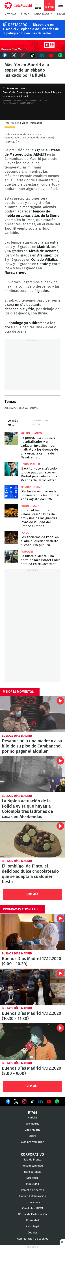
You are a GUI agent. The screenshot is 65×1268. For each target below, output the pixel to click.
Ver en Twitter (16, 1102)
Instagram (23, 55)
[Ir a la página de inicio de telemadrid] (18, 5)
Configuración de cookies (32, 1238)
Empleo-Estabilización (32, 1196)
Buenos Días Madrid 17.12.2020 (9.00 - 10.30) (32, 932)
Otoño (34, 408)
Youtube (51, 55)
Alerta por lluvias (16, 408)
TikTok (32, 55)
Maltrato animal (32, 433)
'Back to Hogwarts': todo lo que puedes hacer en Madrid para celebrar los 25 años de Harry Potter (11, 469)
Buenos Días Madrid (17, 735)
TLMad (25, 14)
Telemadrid (32, 1123)
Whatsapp (60, 55)
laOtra (32, 1136)
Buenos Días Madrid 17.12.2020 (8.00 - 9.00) (32, 1041)
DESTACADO (17, 25)
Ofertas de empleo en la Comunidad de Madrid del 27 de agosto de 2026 (11, 492)
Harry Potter (30, 464)
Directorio (32, 1178)
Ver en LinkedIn (40, 1101)
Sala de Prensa (32, 1159)
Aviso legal (32, 1226)
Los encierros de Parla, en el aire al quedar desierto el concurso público (11, 537)
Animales (27, 551)
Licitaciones (32, 1202)
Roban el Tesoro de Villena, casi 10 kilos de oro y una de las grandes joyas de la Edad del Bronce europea (11, 510)
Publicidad (32, 1184)
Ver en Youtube (48, 1101)
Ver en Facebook (8, 1102)
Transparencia (32, 1172)
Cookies (32, 1232)
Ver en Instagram (24, 1101)
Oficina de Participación (32, 1214)
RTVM (32, 1112)
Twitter (13, 55)
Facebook (4, 55)
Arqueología (30, 505)
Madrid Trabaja (31, 486)
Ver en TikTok (32, 1102)
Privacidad (32, 1220)
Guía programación (32, 1142)
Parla (25, 532)
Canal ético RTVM (32, 1208)
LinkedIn (41, 55)
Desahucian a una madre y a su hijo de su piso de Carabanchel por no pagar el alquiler (32, 714)
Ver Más (32, 894)
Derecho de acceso (32, 1190)
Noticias (10, 14)
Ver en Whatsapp (56, 1101)
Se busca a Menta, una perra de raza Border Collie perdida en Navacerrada (11, 556)
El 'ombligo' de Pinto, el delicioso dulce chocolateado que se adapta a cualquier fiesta (32, 839)
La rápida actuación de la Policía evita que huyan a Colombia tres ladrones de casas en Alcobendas (32, 774)
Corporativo (32, 1154)
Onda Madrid (43, 14)
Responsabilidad (32, 1165)
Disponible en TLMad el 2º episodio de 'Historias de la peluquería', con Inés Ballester (31, 29)
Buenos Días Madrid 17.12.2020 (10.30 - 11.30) (32, 987)
